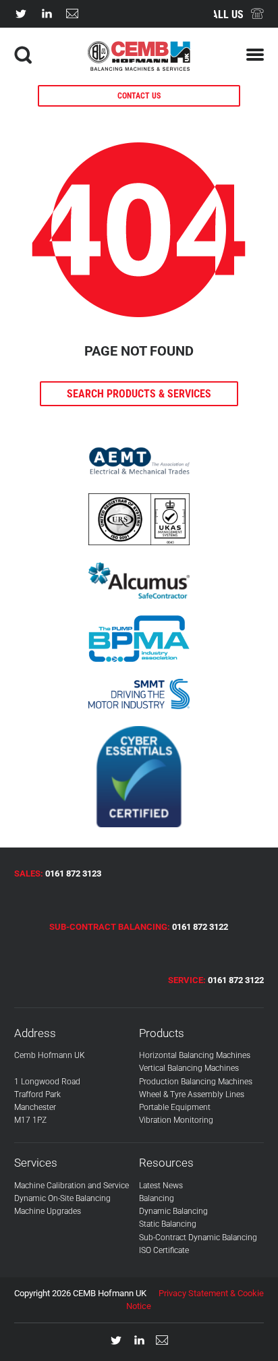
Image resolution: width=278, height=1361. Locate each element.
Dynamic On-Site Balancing (62, 1198)
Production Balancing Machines (195, 1081)
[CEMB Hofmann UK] (139, 67)
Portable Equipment (175, 1107)
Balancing (156, 1198)
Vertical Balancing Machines (189, 1068)
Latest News (161, 1185)
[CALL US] (257, 13)
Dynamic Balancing (173, 1211)
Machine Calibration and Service (71, 1185)
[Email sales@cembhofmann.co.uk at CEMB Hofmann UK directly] (72, 13)
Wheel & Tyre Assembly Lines (191, 1094)
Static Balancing (167, 1224)
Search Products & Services (139, 393)
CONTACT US (139, 96)
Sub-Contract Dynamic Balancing (198, 1237)
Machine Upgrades (47, 1211)
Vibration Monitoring (176, 1120)
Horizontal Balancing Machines (194, 1055)
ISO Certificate (164, 1250)
